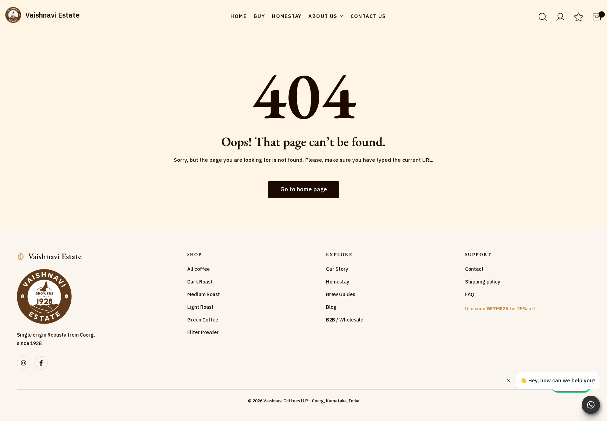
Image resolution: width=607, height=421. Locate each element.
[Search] (542, 16)
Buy (259, 16)
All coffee (198, 269)
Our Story (337, 269)
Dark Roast (200, 282)
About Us (322, 16)
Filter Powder (203, 332)
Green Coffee (202, 320)
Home (238, 16)
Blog (331, 307)
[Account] (560, 16)
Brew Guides (340, 294)
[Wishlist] (578, 17)
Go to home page (303, 189)
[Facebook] (41, 363)
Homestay (286, 16)
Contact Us (368, 16)
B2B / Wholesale (344, 320)
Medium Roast (203, 294)
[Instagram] (23, 363)
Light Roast (200, 307)
